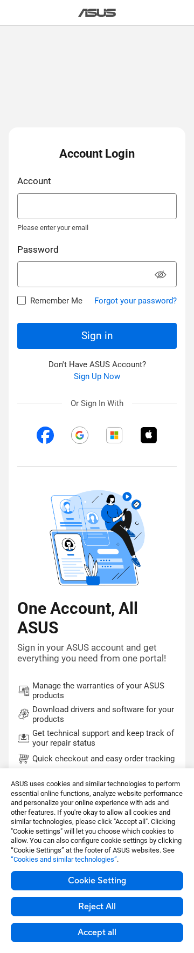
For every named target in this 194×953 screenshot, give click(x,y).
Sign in (97, 335)
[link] (97, 13)
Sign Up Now (97, 376)
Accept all (97, 932)
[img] (45, 435)
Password (38, 249)
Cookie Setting (97, 880)
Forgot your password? (135, 301)
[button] (160, 275)
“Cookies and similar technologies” (64, 859)
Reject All (97, 906)
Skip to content (6, 33)
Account (34, 180)
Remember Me (56, 301)
